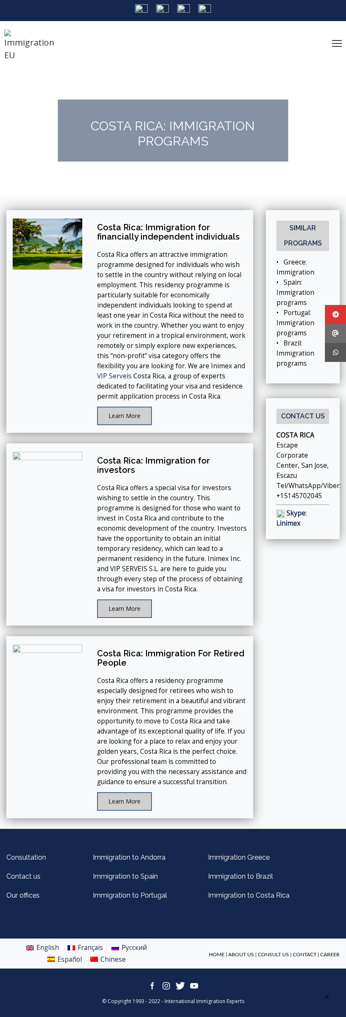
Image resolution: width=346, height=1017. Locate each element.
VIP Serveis (114, 376)
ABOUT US (241, 954)
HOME (216, 954)
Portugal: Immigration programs (295, 322)
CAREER (330, 954)
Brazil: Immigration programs (295, 353)
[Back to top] (326, 997)
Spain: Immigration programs (295, 292)
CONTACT (304, 954)
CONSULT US (273, 954)
